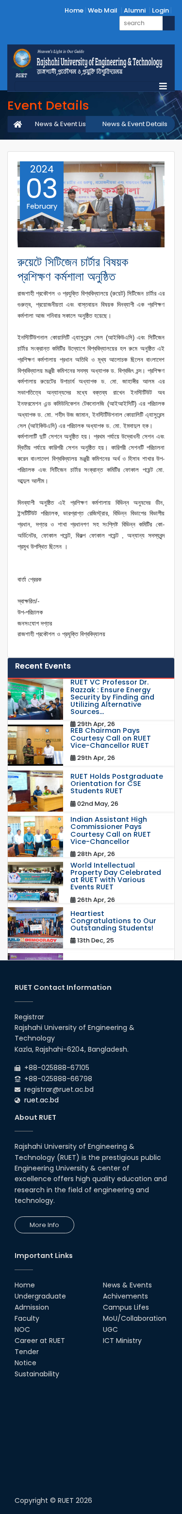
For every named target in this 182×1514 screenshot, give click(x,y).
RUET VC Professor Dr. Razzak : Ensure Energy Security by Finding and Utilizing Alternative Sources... (112, 697)
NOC (22, 1329)
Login (160, 10)
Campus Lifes (126, 1307)
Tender (27, 1352)
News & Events (127, 1285)
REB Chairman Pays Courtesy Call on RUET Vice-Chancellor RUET (110, 738)
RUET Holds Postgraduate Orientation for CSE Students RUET (116, 784)
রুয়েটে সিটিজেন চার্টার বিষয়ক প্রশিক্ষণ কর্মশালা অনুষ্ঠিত (72, 269)
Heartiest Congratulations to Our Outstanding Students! (113, 921)
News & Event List (61, 124)
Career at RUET (40, 1340)
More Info (44, 1224)
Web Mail (102, 10)
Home (74, 10)
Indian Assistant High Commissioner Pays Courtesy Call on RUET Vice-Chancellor (110, 830)
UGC (110, 1329)
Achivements (125, 1296)
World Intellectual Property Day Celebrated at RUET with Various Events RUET (115, 876)
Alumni (135, 10)
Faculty (27, 1318)
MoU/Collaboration (134, 1318)
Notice (25, 1363)
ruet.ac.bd (41, 1100)
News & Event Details (134, 124)
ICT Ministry (122, 1340)
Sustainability (37, 1374)
